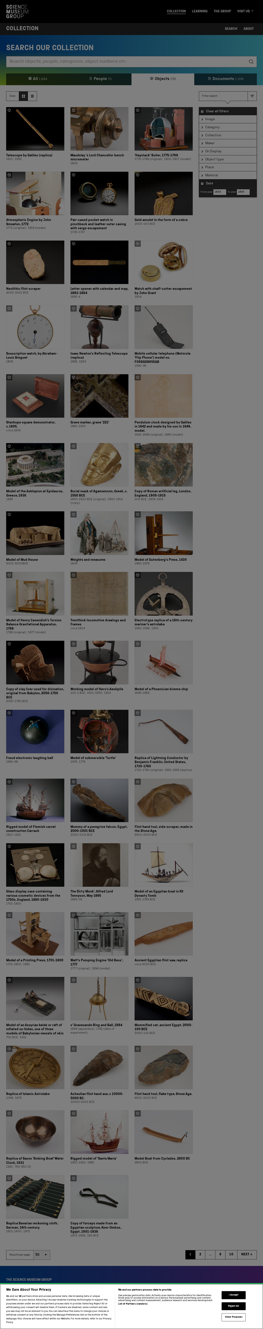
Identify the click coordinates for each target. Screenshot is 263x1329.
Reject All (233, 1306)
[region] (131, 1306)
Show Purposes (233, 1317)
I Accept (233, 1295)
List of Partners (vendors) (132, 1304)
